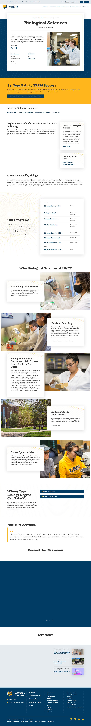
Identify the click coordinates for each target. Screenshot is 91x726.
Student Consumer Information (75, 707)
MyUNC (49, 709)
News (78, 1)
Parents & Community (26, 1)
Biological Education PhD (52, 233)
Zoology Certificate (50, 219)
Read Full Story (15, 681)
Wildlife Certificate (50, 225)
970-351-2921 (31, 54)
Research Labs (56, 112)
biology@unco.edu (15, 54)
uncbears (69, 696)
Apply (86, 1)
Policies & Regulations (13, 721)
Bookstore (69, 698)
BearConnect (70, 702)
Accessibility (51, 721)
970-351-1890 (12, 699)
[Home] (10, 6)
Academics (45, 6)
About (84, 6)
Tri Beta (71, 593)
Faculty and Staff (11, 112)
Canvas (49, 707)
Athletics (62, 1)
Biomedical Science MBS (52, 243)
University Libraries (72, 694)
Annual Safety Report (40, 721)
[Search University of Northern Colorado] (88, 6)
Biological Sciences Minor (53, 249)
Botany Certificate (50, 213)
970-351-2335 (31, 58)
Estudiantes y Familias (36, 1)
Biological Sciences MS (52, 238)
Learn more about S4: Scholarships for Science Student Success (26, 96)
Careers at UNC (71, 704)
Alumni (19, 1)
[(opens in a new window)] (12, 48)
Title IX (31, 721)
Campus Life (65, 6)
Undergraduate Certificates (26, 112)
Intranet (49, 711)
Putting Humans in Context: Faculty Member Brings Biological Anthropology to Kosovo (62, 652)
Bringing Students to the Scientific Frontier (60, 662)
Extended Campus (71, 700)
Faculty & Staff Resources (12, 1)
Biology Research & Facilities (42, 112)
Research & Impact (75, 6)
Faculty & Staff (51, 696)
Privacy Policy (24, 721)
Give (81, 1)
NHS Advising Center (68, 164)
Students (4, 1)
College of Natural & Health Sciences (40, 18)
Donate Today (66, 146)
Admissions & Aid (54, 6)
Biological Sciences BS (52, 206)
